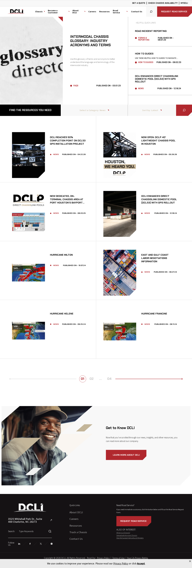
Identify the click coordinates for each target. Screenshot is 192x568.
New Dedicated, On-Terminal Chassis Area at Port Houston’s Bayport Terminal (28, 214)
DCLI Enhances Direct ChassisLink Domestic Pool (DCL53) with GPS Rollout (156, 79)
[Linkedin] (19, 544)
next (178, 379)
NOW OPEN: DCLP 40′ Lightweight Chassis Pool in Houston (119, 155)
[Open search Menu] (151, 11)
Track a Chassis (78, 532)
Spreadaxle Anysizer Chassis (126, 535)
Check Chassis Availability (163, 3)
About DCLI (76, 512)
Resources (104, 11)
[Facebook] (30, 544)
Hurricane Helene (28, 331)
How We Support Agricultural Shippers (130, 538)
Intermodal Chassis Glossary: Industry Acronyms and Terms (31, 61)
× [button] (190, 561)
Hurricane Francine (119, 331)
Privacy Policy (103, 558)
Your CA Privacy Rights (137, 558)
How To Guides (144, 53)
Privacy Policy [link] (120, 563)
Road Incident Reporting (151, 31)
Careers (92, 11)
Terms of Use (118, 558)
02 (92, 379)
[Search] (184, 110)
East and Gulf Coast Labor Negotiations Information (119, 272)
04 (109, 379)
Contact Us (136, 11)
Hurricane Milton (28, 272)
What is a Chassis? (123, 532)
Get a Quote (138, 3)
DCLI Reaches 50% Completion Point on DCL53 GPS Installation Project (28, 155)
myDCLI (184, 3)
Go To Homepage (16, 12)
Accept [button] (141, 563)
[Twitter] (41, 544)
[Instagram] (52, 544)
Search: (11, 531)
